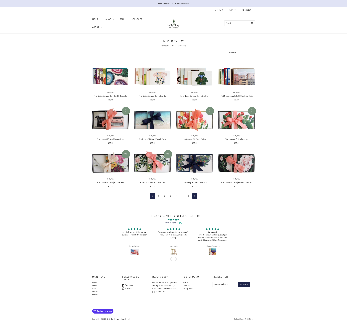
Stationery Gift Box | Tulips (194, 139)
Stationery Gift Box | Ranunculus (110, 182)
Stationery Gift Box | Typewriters (110, 139)
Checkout (246, 10)
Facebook (128, 285)
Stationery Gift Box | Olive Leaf (152, 182)
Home (163, 45)
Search (185, 282)
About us (186, 285)
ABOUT (95, 27)
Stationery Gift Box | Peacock (194, 182)
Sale (122, 19)
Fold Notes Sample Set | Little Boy (194, 96)
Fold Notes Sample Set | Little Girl (152, 96)
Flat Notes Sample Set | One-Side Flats (237, 96)
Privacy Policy (188, 288)
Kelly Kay (110, 92)
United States (242, 319)
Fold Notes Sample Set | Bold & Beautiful (110, 96)
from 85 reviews (172, 222)
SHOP (108, 19)
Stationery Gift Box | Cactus (236, 139)
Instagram (128, 288)
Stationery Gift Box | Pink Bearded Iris (236, 182)
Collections (171, 45)
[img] (173, 219)
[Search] (252, 23)
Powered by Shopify (122, 319)
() (232, 10)
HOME (95, 19)
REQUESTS (136, 19)
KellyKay (110, 135)
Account (219, 10)
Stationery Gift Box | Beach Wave (152, 139)
